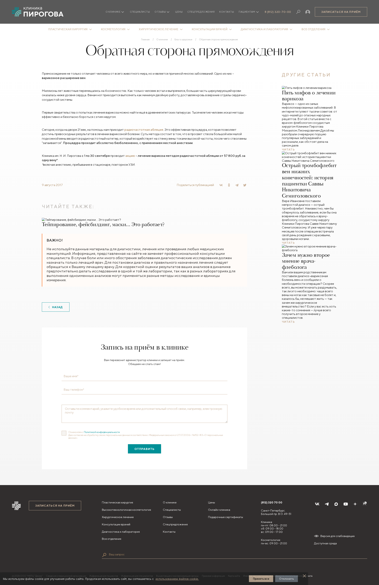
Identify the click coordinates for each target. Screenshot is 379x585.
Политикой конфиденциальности (102, 432)
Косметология (113, 29)
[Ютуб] (345, 504)
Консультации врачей (209, 29)
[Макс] (336, 504)
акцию (130, 156)
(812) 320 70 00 (271, 502)
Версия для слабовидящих (337, 536)
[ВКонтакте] (221, 185)
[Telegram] (237, 185)
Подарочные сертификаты (225, 517)
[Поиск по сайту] (104, 555)
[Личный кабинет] (307, 12)
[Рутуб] (364, 504)
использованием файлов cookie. (177, 578)
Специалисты (140, 11)
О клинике (162, 39)
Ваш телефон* (74, 389)
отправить (144, 449)
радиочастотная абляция (143, 130)
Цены (179, 11)
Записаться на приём (341, 11)
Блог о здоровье (183, 39)
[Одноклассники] (229, 185)
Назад (57, 307)
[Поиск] (298, 12)
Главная (145, 39)
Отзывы (160, 11)
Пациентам (247, 11)
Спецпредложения (201, 11)
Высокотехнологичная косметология (126, 509)
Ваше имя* (71, 376)
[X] (244, 185)
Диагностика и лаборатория (264, 29)
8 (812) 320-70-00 (278, 11)
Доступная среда (325, 543)
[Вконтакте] (317, 504)
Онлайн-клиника (219, 509)
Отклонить (286, 578)
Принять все (261, 578)
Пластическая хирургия (67, 29)
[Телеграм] (327, 504)
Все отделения (313, 29)
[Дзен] (355, 504)
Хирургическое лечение (158, 29)
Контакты (226, 11)
